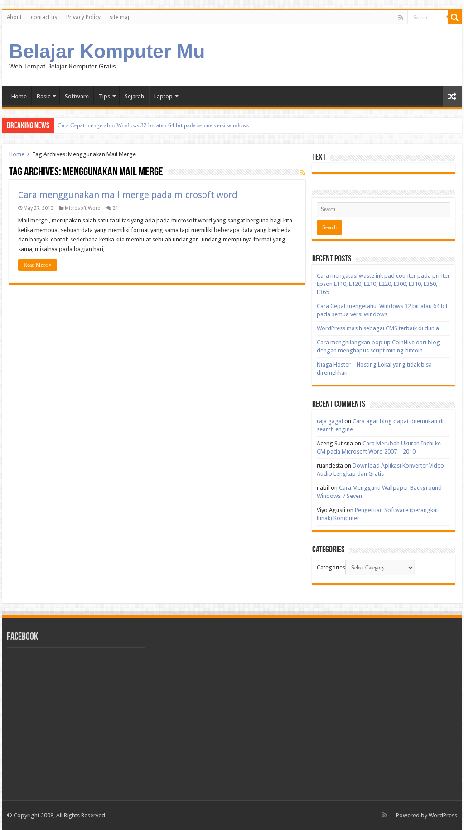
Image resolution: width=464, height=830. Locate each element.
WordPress (443, 815)
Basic (43, 96)
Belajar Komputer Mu (107, 51)
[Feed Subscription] (302, 172)
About (14, 17)
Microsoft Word (83, 208)
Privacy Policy (83, 17)
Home (19, 96)
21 (115, 208)
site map (120, 17)
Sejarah (134, 96)
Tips (104, 96)
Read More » (38, 265)
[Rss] (400, 17)
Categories (331, 567)
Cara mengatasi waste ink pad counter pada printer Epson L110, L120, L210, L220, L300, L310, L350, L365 (383, 283)
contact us (44, 17)
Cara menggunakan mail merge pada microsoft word (127, 194)
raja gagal (330, 421)
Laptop (163, 96)
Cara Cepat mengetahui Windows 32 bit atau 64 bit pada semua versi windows (153, 125)
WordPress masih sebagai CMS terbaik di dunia (378, 328)
